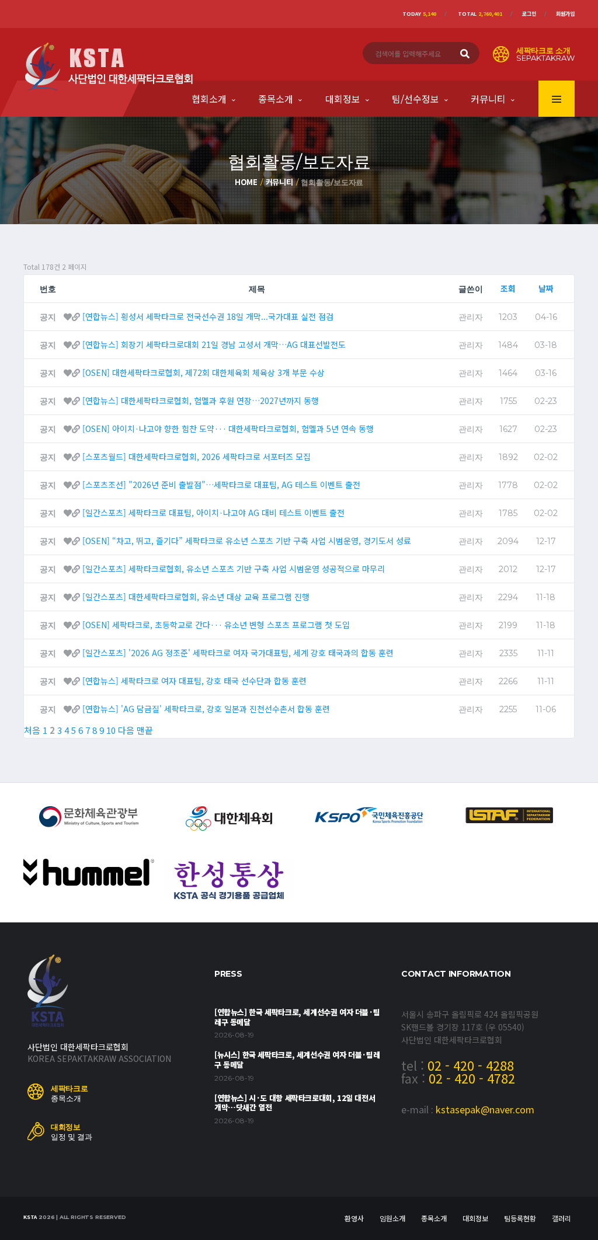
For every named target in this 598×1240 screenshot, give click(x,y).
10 (111, 730)
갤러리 (561, 1218)
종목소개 (275, 99)
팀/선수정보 (415, 99)
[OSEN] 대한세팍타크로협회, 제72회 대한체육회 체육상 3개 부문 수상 (203, 372)
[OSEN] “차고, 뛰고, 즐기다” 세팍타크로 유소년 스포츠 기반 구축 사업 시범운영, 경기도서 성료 (246, 540)
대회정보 (342, 99)
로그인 (529, 14)
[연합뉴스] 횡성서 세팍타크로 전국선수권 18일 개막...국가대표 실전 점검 (207, 316)
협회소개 (209, 99)
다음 (126, 730)
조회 (508, 288)
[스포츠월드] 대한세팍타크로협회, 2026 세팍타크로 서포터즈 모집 (196, 456)
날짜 (546, 288)
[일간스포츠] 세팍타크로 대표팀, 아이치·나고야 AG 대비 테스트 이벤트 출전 (213, 512)
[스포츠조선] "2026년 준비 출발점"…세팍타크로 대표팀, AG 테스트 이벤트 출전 (221, 484)
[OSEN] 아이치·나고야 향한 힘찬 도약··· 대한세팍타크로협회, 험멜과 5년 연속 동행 (228, 428)
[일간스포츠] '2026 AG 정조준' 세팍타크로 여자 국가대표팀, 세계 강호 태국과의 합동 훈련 (238, 653)
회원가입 (565, 14)
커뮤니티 (488, 99)
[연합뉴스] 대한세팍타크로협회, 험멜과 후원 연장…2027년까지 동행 (200, 400)
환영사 (354, 1218)
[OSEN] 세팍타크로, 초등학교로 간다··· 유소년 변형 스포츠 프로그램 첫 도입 (216, 625)
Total (480, 14)
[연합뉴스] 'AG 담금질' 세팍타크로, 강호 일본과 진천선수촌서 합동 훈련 (206, 709)
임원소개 (392, 1218)
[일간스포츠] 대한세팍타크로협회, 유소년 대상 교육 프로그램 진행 (196, 596)
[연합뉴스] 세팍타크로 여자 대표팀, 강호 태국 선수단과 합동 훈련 (194, 681)
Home (246, 181)
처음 (32, 730)
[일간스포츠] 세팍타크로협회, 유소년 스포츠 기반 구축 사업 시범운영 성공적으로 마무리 (233, 568)
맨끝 (145, 730)
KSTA (30, 1217)
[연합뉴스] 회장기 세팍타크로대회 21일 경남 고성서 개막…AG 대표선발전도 (214, 344)
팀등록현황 (520, 1218)
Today (419, 14)
